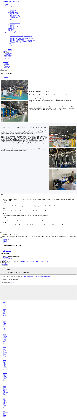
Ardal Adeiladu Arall (12, 31)
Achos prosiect (8, 66)
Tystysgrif (7, 63)
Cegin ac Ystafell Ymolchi (13, 12)
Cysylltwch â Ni (6, 67)
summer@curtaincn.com (7, 258)
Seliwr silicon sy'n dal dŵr (15, 16)
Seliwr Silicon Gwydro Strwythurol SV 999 (18, 39)
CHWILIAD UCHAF (44, 261)
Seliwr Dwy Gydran (14, 20)
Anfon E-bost (3, 263)
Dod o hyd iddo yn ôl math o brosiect (12, 5)
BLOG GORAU (36, 261)
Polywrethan (10, 44)
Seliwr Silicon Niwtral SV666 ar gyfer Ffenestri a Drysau (21, 36)
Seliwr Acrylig (13, 10)
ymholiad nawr (3, 260)
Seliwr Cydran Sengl (14, 19)
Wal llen (6, 59)
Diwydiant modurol (11, 24)
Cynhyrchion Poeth (22, 261)
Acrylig (9, 43)
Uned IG (7, 58)
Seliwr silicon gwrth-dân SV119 (16, 42)
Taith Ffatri (7, 65)
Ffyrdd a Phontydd (8, 56)
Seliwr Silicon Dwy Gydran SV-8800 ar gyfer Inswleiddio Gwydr (22, 40)
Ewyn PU (12, 11)
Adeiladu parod (8, 57)
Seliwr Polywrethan (14, 26)
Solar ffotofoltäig (8, 55)
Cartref (4, 3)
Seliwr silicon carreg (14, 17)
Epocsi (9, 46)
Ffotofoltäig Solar (11, 27)
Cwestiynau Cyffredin (7, 61)
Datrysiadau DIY (11, 30)
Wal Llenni (10, 14)
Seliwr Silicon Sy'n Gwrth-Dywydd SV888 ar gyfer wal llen (21, 38)
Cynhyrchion (5, 4)
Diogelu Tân (10, 21)
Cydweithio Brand (8, 50)
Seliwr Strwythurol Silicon (15, 15)
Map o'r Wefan (29, 261)
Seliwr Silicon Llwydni (14, 13)
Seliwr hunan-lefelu (11, 28)
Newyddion (5, 51)
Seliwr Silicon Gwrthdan (15, 23)
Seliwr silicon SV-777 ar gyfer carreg (17, 37)
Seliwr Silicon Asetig (14, 7)
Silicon (9, 33)
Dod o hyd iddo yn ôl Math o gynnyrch (12, 32)
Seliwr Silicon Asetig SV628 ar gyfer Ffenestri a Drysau (20, 34)
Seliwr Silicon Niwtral (14, 8)
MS (8, 47)
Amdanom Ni (5, 62)
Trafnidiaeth (7, 54)
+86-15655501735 (6, 257)
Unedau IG (10, 18)
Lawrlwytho (7, 64)
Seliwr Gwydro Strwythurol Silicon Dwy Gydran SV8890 (21, 41)
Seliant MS (12, 25)
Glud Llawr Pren (11, 29)
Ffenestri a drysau (8, 53)
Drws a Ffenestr (11, 6)
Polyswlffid (10, 45)
